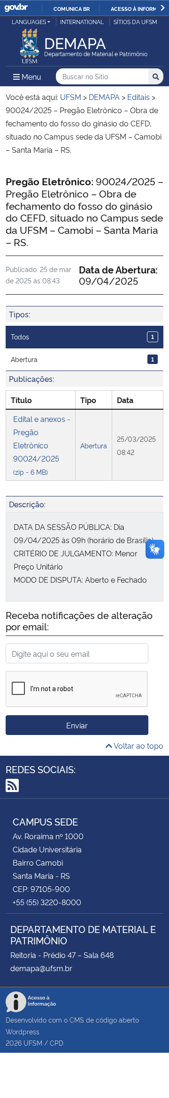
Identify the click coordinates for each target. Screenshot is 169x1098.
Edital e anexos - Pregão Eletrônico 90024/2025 (41, 444)
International (82, 21)
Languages (29, 21)
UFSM (32, 1042)
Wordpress (22, 1031)
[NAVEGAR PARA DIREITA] (163, 8)
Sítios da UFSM (135, 21)
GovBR (16, 7)
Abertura (82, 359)
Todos (82, 336)
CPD (56, 1042)
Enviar (77, 725)
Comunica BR (72, 8)
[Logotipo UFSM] (29, 43)
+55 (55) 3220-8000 (47, 902)
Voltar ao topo (137, 745)
